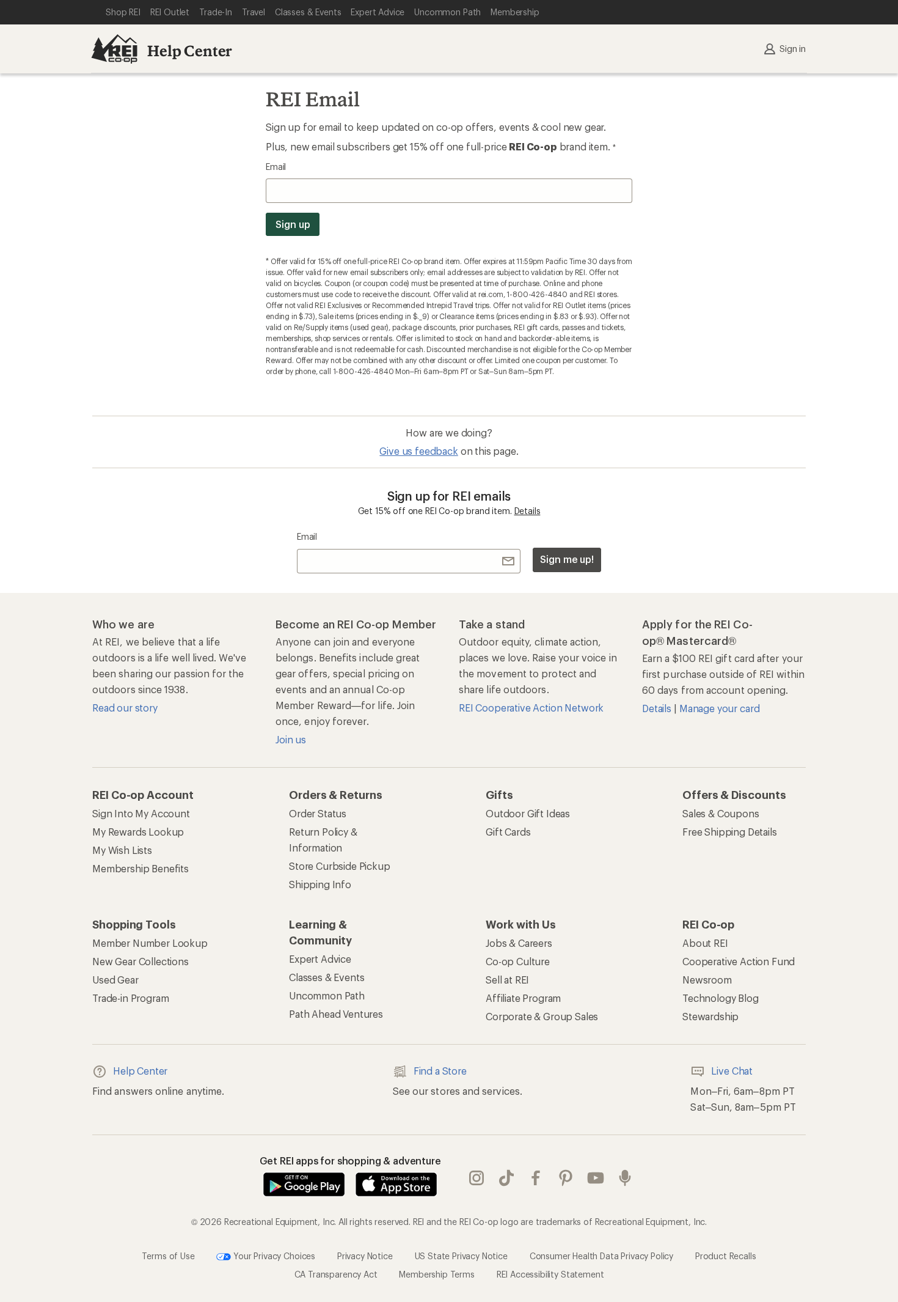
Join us (291, 739)
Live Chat (732, 1070)
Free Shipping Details (729, 831)
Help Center (189, 50)
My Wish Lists (122, 850)
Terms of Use (168, 1256)
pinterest (566, 1178)
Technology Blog (720, 998)
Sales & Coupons (720, 813)
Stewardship (710, 1016)
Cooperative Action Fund (738, 961)
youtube (596, 1178)
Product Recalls (725, 1256)
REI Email (313, 99)
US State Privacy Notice (461, 1256)
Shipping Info (320, 884)
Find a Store (440, 1070)
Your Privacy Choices (273, 1256)
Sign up (293, 224)
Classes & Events (326, 977)
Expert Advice (320, 959)
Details (527, 511)
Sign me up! (567, 559)
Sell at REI (507, 979)
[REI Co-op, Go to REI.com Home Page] (114, 49)
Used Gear (115, 979)
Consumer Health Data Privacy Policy (601, 1256)
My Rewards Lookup (138, 831)
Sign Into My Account (141, 813)
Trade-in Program (130, 998)
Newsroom (707, 979)
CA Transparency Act (336, 1274)
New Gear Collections (140, 961)
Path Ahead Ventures (336, 1014)
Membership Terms (436, 1274)
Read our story (125, 707)
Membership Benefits (140, 868)
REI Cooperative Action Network (531, 707)
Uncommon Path (327, 995)
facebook (536, 1178)
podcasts (625, 1178)
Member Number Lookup (150, 943)
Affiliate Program (523, 998)
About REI (705, 943)
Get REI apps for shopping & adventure (350, 1160)
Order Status (317, 813)
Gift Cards (508, 831)
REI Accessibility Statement (550, 1274)
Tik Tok (507, 1178)
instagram (477, 1178)
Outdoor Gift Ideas (528, 813)
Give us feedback (418, 451)
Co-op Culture (518, 961)
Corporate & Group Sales (542, 1016)
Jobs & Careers (519, 943)
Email (276, 166)
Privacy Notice (365, 1256)
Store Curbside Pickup (339, 866)
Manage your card (719, 708)
